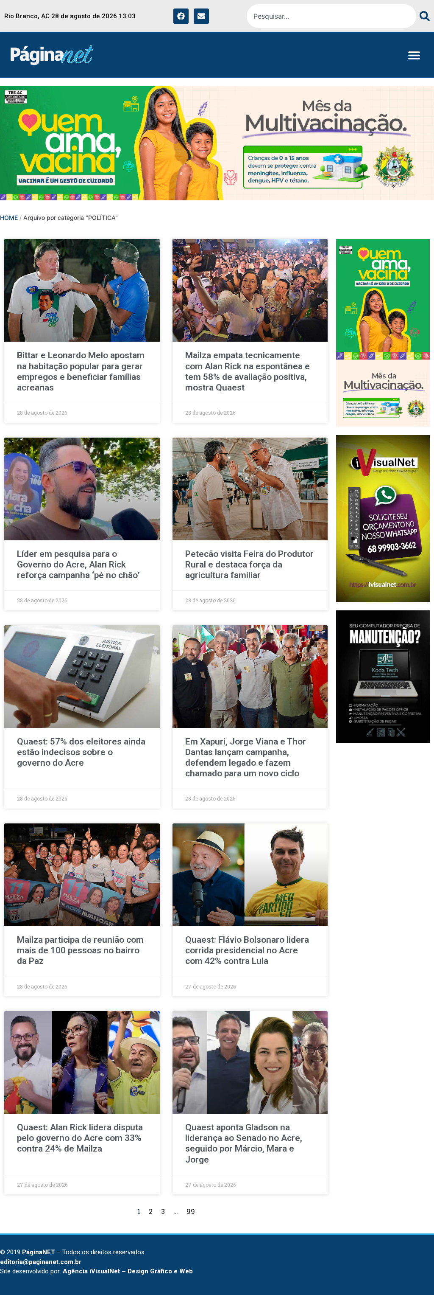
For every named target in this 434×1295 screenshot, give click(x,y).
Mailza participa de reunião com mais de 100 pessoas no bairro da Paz (80, 950)
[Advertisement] (383, 879)
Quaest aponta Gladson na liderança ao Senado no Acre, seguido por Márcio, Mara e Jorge (243, 1143)
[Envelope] (201, 16)
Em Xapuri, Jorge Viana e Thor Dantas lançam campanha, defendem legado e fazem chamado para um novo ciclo (245, 757)
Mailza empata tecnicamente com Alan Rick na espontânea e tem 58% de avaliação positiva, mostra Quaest (247, 371)
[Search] (423, 16)
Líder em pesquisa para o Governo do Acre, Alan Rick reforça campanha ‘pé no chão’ (78, 564)
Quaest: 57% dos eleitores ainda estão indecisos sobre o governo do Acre (81, 752)
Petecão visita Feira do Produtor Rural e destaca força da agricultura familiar (249, 564)
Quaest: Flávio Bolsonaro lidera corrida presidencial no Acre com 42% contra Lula (247, 950)
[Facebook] (181, 16)
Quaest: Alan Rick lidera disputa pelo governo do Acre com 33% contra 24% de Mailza (80, 1138)
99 (190, 1211)
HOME (9, 217)
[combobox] (331, 16)
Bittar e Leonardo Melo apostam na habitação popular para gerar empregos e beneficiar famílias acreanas (81, 371)
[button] (413, 55)
